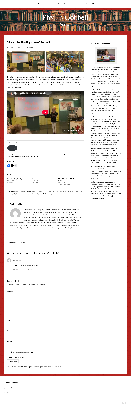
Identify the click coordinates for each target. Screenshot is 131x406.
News (23, 191)
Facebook (9, 388)
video (40, 194)
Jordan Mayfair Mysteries (62, 4)
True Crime (77, 4)
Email (9, 331)
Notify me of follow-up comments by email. (21, 352)
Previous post (12, 242)
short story (26, 194)
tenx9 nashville (34, 194)
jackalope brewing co (37, 191)
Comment (10, 291)
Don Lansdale (17, 261)
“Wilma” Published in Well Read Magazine (67, 180)
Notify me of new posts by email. (18, 357)
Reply (30, 269)
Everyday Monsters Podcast (40, 179)
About (39, 4)
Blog (47, 4)
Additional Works (91, 4)
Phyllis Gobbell (18, 194)
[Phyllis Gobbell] (65, 20)
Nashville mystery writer (68, 191)
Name (9, 320)
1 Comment (11, 47)
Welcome (30, 4)
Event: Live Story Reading (14, 179)
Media (104, 4)
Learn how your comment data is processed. (47, 366)
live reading (47, 191)
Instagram (9, 392)
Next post (22, 242)
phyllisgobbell (30, 47)
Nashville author (56, 191)
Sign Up (12, 148)
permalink (54, 194)
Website (9, 341)
